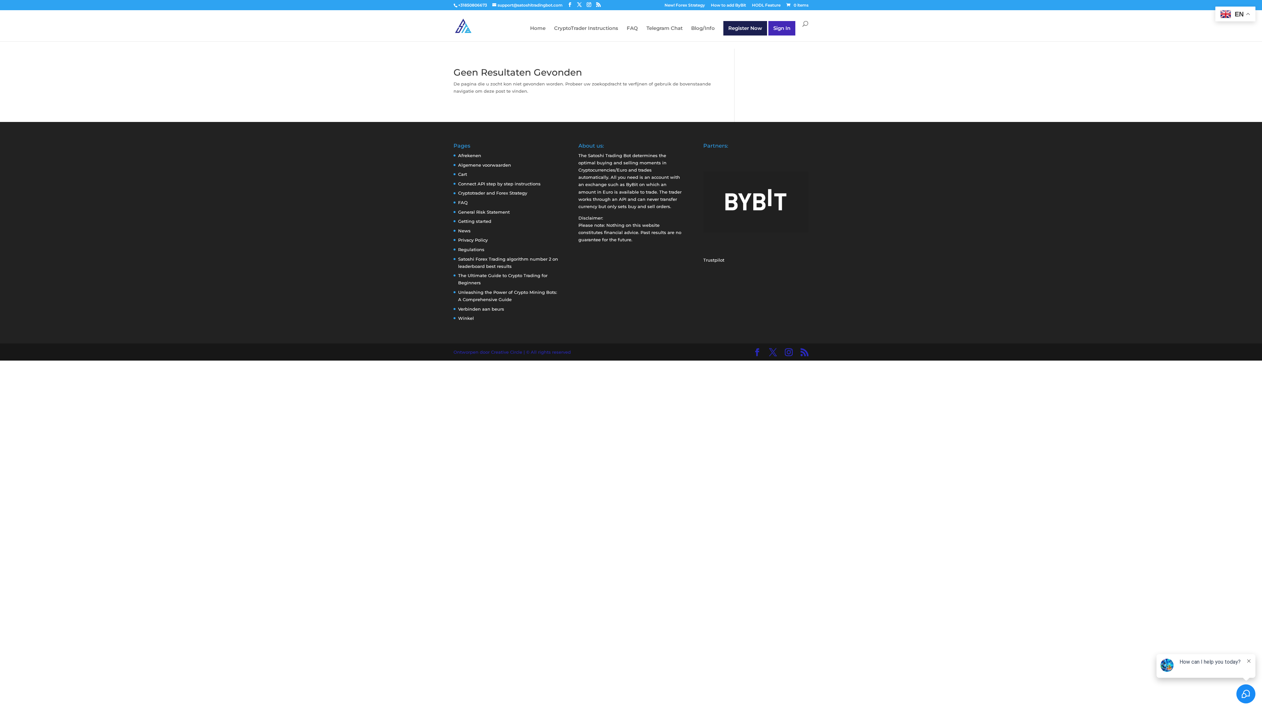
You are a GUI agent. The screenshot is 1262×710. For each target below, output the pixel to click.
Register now (58, 694)
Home (538, 28)
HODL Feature (766, 5)
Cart (462, 174)
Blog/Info (703, 28)
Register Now (745, 28)
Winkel (466, 318)
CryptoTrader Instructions (586, 28)
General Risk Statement (484, 212)
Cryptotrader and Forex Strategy (492, 193)
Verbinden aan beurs (481, 309)
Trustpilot (713, 260)
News (464, 230)
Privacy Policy (473, 240)
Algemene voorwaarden (484, 165)
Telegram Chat (664, 28)
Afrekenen (469, 155)
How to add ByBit (728, 5)
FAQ (632, 28)
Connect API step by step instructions (499, 183)
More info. (58, 687)
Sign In (781, 28)
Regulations (471, 249)
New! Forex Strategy (685, 5)
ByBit (632, 184)
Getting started (474, 221)
